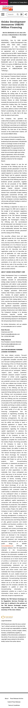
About (6, 698)
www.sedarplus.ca (7, 545)
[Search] (18, 14)
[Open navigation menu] (2, 14)
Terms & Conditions (14, 705)
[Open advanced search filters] (21, 14)
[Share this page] (26, 14)
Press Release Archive (16, 698)
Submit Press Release (14, 702)
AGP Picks (4, 2)
